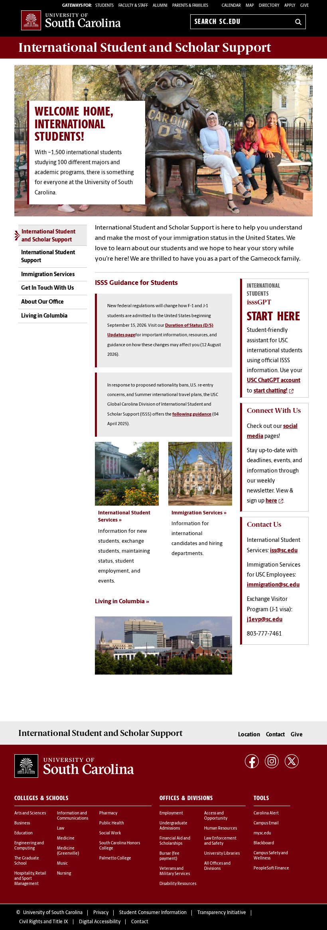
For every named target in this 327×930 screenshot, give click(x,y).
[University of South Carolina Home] (71, 20)
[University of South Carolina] (74, 766)
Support (144, 47)
